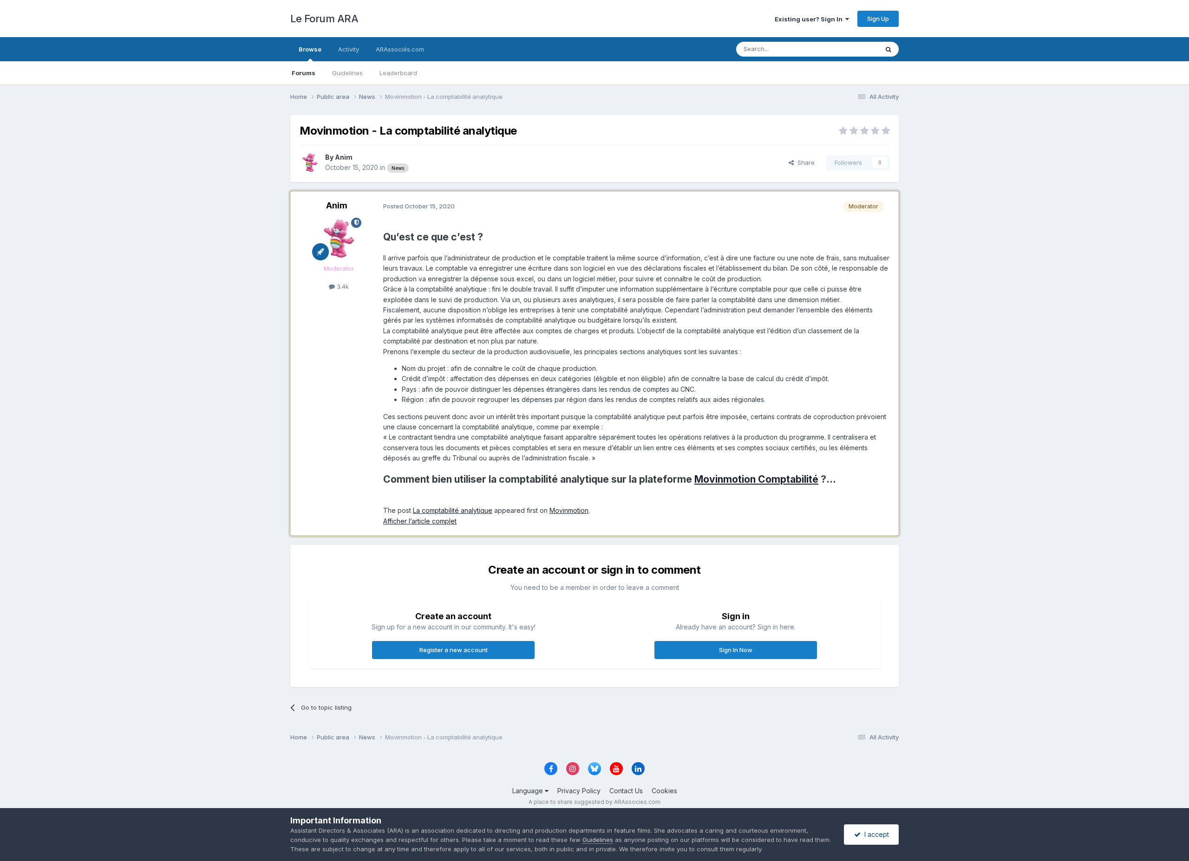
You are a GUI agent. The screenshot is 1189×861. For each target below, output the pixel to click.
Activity (348, 49)
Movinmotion (568, 510)
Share (804, 162)
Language (528, 791)
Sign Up (878, 18)
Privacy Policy (579, 791)
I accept (875, 834)
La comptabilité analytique (452, 510)
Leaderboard (398, 73)
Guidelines (347, 73)
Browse (310, 49)
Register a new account (453, 650)
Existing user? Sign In (810, 19)
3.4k (342, 286)
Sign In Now (735, 650)
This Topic (851, 48)
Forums (303, 73)
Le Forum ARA (324, 19)
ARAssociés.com (400, 49)
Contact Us (626, 791)
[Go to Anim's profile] (310, 162)
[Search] (888, 49)
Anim (344, 157)
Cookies (664, 791)
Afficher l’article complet (420, 521)
